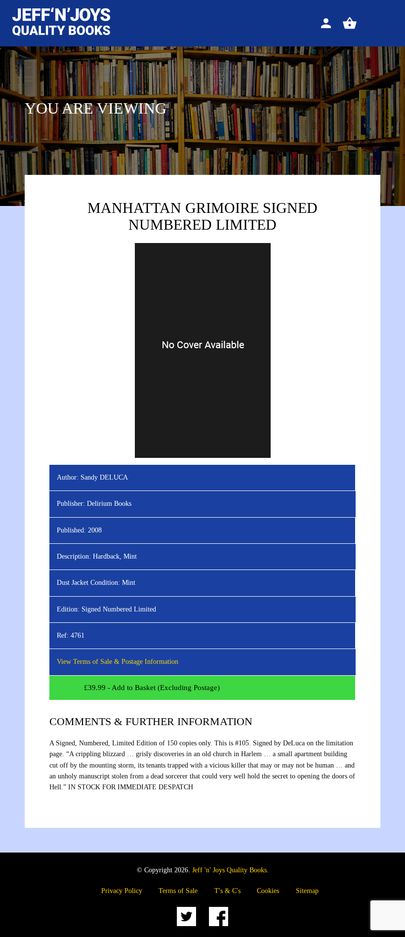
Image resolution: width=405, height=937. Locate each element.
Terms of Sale (178, 891)
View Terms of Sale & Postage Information (117, 661)
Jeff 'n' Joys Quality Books (229, 870)
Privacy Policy (121, 891)
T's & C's (227, 891)
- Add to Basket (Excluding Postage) (152, 688)
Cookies (268, 891)
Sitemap (307, 891)
